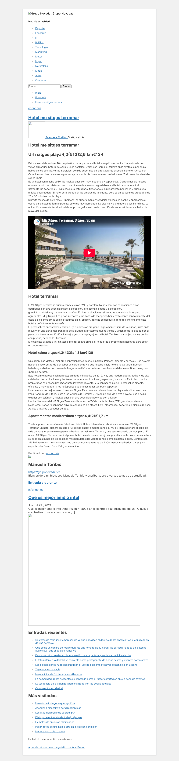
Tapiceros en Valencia (47, 669)
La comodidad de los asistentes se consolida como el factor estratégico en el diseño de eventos (90, 678)
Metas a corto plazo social (50, 731)
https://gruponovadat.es (44, 472)
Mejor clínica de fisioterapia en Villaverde (58, 674)
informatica (35, 489)
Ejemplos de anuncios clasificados (54, 721)
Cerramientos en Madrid (49, 688)
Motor (38, 56)
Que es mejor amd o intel (53, 497)
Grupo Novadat (62, 13)
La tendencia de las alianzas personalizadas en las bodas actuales (73, 683)
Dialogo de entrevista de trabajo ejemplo (58, 717)
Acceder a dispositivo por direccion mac (58, 707)
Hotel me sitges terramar (53, 117)
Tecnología (41, 47)
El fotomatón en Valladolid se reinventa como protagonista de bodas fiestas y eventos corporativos (91, 659)
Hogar (38, 61)
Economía (40, 32)
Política (39, 42)
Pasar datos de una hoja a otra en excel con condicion (66, 726)
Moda (38, 70)
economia (34, 108)
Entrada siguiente (42, 483)
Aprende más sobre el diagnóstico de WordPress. (56, 747)
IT (36, 37)
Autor (38, 75)
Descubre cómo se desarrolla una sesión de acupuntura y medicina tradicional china (83, 655)
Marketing (41, 51)
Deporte (40, 28)
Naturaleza (41, 65)
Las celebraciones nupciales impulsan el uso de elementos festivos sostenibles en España (86, 664)
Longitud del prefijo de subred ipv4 (55, 712)
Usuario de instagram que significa (55, 703)
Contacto (40, 80)
